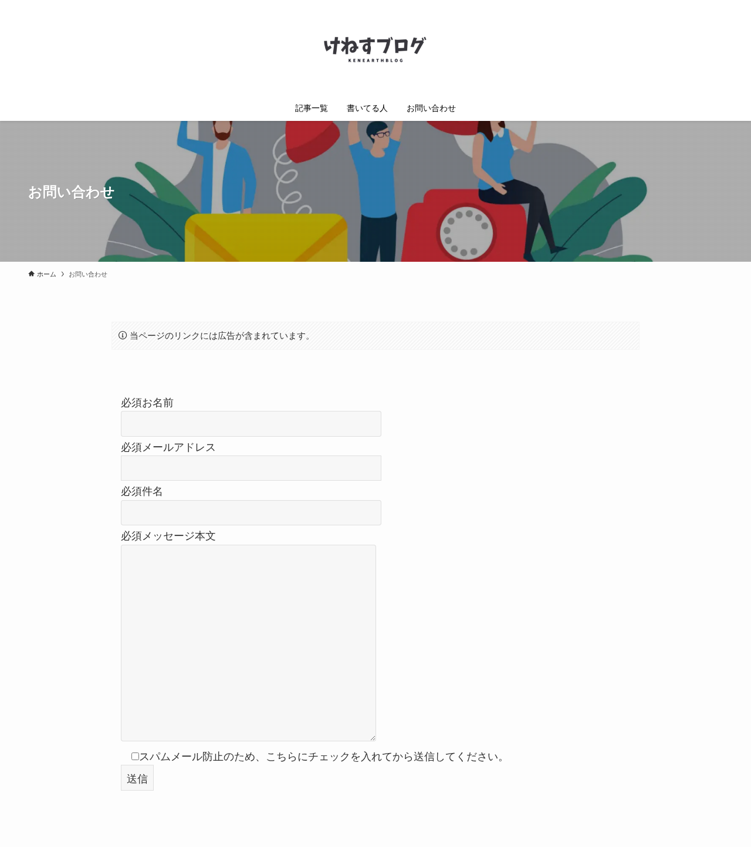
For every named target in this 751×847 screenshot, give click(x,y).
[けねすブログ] (375, 49)
